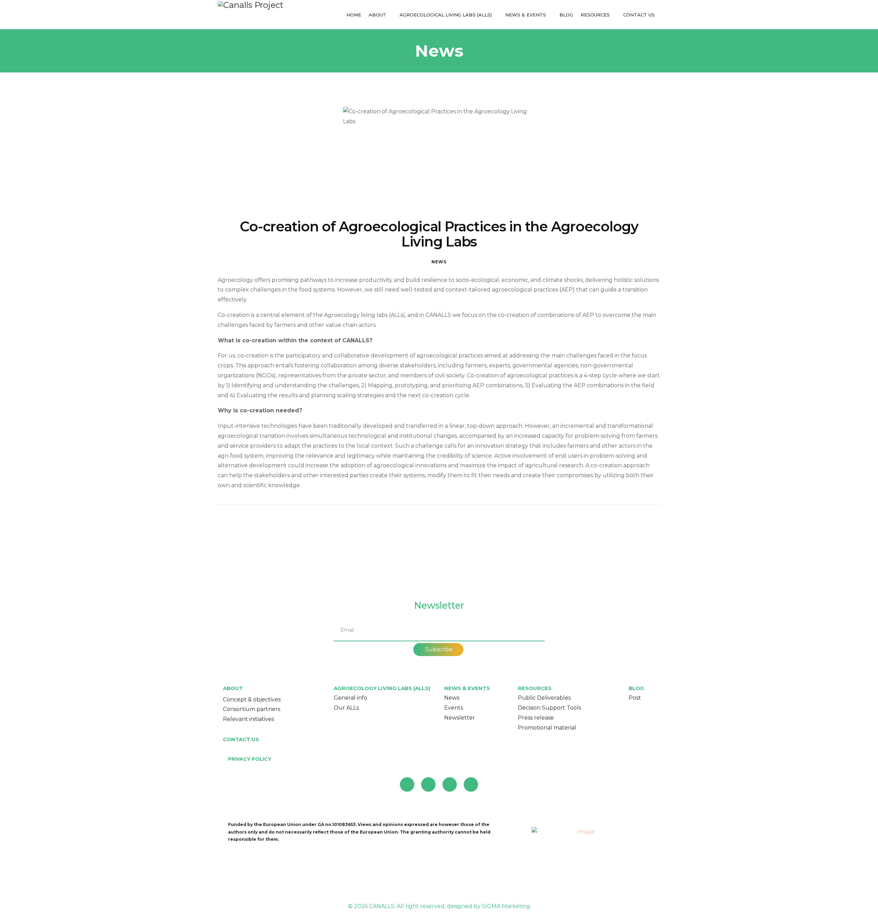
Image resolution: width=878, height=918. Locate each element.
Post (635, 698)
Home (353, 15)
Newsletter (459, 717)
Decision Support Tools (549, 707)
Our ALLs (346, 707)
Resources (595, 15)
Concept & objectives (252, 699)
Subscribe (438, 649)
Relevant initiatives (248, 719)
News (439, 261)
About (377, 15)
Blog (566, 15)
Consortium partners (251, 709)
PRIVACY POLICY (249, 759)
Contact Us (639, 15)
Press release (536, 717)
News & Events (525, 15)
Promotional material (547, 727)
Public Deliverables (544, 698)
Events (453, 707)
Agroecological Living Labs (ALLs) (446, 15)
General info (350, 698)
